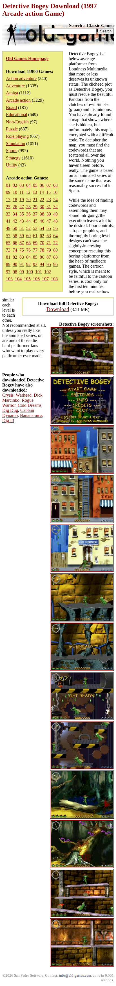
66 (15, 242)
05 (35, 185)
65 (8, 242)
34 (15, 214)
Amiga (12, 92)
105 (27, 278)
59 (21, 235)
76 (28, 250)
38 (42, 214)
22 (42, 199)
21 (35, 199)
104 (18, 278)
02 (15, 185)
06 (42, 185)
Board (11, 107)
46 (42, 221)
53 (35, 228)
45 (35, 221)
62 (42, 235)
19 (21, 199)
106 (36, 278)
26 (15, 206)
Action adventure (21, 78)
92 (28, 264)
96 (55, 264)
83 (21, 257)
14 (41, 192)
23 (48, 199)
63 (48, 235)
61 (35, 235)
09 (8, 192)
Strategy (13, 158)
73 (8, 250)
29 (35, 206)
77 (35, 250)
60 (28, 235)
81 (8, 257)
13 (35, 192)
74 (15, 250)
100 (29, 271)
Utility (11, 165)
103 (9, 278)
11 (21, 192)
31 (48, 206)
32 (55, 206)
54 (42, 228)
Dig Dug (10, 410)
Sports (11, 150)
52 (28, 228)
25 (8, 206)
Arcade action (18, 100)
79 (48, 250)
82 (15, 257)
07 (48, 185)
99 (21, 271)
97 (8, 271)
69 (35, 242)
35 (21, 214)
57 (8, 235)
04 (28, 185)
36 (28, 214)
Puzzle (12, 128)
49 (8, 228)
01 (8, 185)
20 (28, 199)
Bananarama (31, 415)
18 (15, 199)
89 (8, 264)
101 (38, 271)
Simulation (15, 143)
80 (55, 250)
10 (15, 192)
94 (42, 264)
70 (42, 242)
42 (15, 221)
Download (57, 309)
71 (48, 242)
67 (21, 242)
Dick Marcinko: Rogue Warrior (22, 400)
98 (15, 271)
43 (21, 221)
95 (48, 264)
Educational (16, 114)
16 (55, 192)
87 (48, 257)
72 (55, 242)
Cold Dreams (29, 405)
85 (35, 257)
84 (28, 257)
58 (15, 235)
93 (35, 264)
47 (48, 221)
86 (42, 257)
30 (42, 206)
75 (21, 250)
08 (55, 185)
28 (28, 206)
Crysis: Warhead (17, 395)
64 (55, 235)
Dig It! (8, 420)
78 (42, 250)
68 (28, 242)
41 (8, 221)
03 (21, 185)
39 (48, 214)
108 (54, 278)
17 (8, 199)
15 (48, 192)
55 (48, 228)
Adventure (15, 85)
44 (28, 221)
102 (47, 271)
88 (55, 257)
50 (15, 228)
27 (21, 206)
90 (15, 264)
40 (55, 214)
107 (45, 278)
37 (35, 214)
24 (55, 199)
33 (8, 214)
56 (55, 228)
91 (21, 264)
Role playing (17, 136)
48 (55, 221)
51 (21, 228)
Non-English (17, 121)
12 (28, 192)
